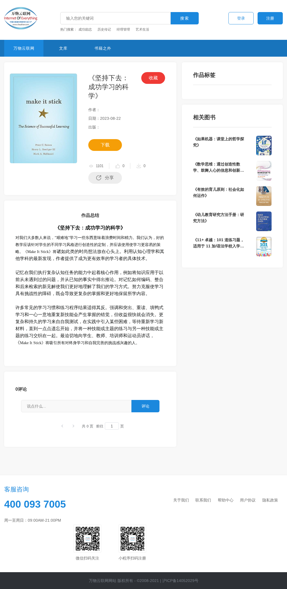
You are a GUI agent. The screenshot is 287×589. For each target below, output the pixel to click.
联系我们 (203, 500)
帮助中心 (225, 500)
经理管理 (123, 29)
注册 (270, 18)
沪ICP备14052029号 (180, 580)
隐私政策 (270, 500)
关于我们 (181, 500)
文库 (63, 48)
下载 (105, 144)
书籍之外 (102, 48)
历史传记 (104, 29)
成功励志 (85, 29)
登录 (241, 18)
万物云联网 (23, 48)
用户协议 (248, 500)
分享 (109, 177)
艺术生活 (142, 29)
